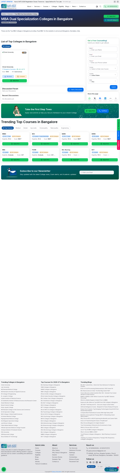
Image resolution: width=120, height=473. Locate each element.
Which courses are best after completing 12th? (96, 456)
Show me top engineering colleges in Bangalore (97, 460)
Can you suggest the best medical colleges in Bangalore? (99, 453)
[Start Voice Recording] (84, 470)
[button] (115, 421)
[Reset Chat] (115, 425)
